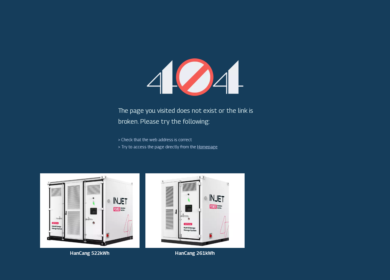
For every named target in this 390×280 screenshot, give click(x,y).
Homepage (207, 146)
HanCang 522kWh (89, 253)
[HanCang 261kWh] (195, 210)
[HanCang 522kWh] (90, 210)
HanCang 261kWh (195, 253)
